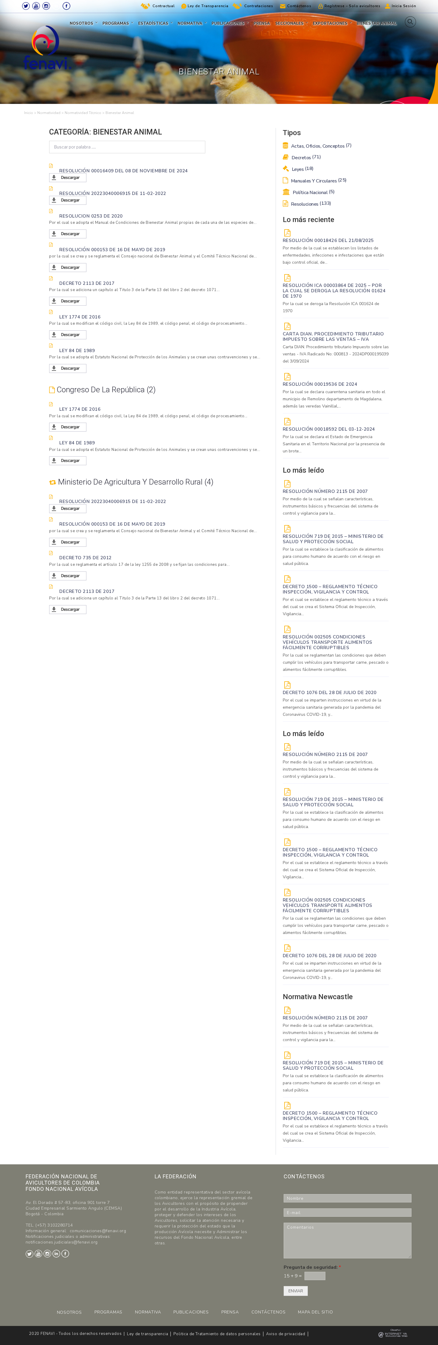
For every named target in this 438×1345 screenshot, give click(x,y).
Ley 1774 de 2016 (79, 317)
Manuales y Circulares (318, 181)
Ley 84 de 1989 (77, 350)
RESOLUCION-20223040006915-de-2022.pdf (95, 200)
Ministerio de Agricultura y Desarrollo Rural (133, 481)
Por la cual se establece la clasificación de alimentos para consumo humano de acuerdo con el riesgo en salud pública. (333, 556)
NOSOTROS (69, 1312)
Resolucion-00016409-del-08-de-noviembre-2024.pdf (104, 178)
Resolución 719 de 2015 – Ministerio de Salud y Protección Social (333, 539)
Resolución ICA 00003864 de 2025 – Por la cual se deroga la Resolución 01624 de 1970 (334, 290)
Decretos (306, 157)
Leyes (302, 169)
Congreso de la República (104, 389)
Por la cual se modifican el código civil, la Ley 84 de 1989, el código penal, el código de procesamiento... (148, 323)
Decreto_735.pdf (68, 576)
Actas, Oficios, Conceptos (320, 146)
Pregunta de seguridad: (312, 1267)
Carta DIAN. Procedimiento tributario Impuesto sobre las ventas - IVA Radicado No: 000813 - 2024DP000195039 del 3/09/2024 (336, 354)
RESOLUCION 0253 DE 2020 (91, 216)
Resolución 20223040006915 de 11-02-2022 (112, 193)
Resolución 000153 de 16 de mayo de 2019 (112, 249)
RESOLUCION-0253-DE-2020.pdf (84, 234)
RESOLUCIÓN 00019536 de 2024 (320, 384)
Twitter (26, 6)
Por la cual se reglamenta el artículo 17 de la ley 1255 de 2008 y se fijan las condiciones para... (139, 564)
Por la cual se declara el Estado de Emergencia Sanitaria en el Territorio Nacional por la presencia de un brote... (334, 444)
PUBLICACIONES (191, 1312)
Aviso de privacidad (285, 1334)
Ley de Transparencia (208, 6)
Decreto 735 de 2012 (85, 558)
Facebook (66, 6)
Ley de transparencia (147, 1334)
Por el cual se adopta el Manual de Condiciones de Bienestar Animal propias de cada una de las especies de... (153, 222)
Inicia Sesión (404, 6)
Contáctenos (299, 6)
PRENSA (230, 1312)
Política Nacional (313, 192)
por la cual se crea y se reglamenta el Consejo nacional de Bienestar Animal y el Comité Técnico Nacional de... (153, 256)
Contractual (164, 6)
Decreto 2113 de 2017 (86, 283)
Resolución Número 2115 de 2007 (325, 491)
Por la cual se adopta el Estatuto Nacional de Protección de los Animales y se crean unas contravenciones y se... (154, 357)
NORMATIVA (148, 1312)
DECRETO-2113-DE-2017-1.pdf (82, 301)
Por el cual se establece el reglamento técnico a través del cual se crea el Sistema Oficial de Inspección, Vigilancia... (335, 607)
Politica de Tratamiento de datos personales (216, 1334)
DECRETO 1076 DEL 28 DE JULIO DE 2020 (330, 693)
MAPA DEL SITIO (315, 1312)
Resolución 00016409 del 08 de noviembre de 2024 (123, 171)
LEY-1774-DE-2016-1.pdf (76, 335)
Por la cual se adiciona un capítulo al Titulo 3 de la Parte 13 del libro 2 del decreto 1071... (134, 290)
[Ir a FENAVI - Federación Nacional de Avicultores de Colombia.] (28, 112)
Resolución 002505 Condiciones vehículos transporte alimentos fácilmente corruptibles (327, 642)
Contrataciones (258, 6)
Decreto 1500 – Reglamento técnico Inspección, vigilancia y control (330, 589)
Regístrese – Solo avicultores (352, 6)
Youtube (36, 6)
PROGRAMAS (108, 1312)
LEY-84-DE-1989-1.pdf (74, 368)
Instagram (46, 6)
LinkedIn (56, 6)
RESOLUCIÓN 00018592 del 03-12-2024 (329, 429)
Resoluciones (310, 204)
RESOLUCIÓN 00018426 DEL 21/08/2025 (328, 240)
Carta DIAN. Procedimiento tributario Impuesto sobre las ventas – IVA (333, 336)
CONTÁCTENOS (268, 1312)
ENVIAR (295, 1291)
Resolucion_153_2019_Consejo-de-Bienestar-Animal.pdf (106, 268)
